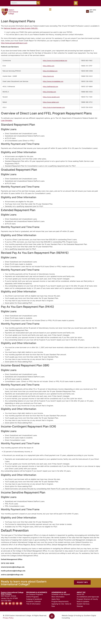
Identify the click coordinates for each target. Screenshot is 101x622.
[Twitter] (6, 603)
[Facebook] (2, 603)
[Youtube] (9, 603)
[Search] (38, 3)
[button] (75, 3)
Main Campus (6, 594)
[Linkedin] (20, 603)
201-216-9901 (92, 11)
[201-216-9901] (87, 11)
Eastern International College (12, 592)
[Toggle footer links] (52, 616)
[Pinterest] (17, 603)
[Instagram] (13, 603)
